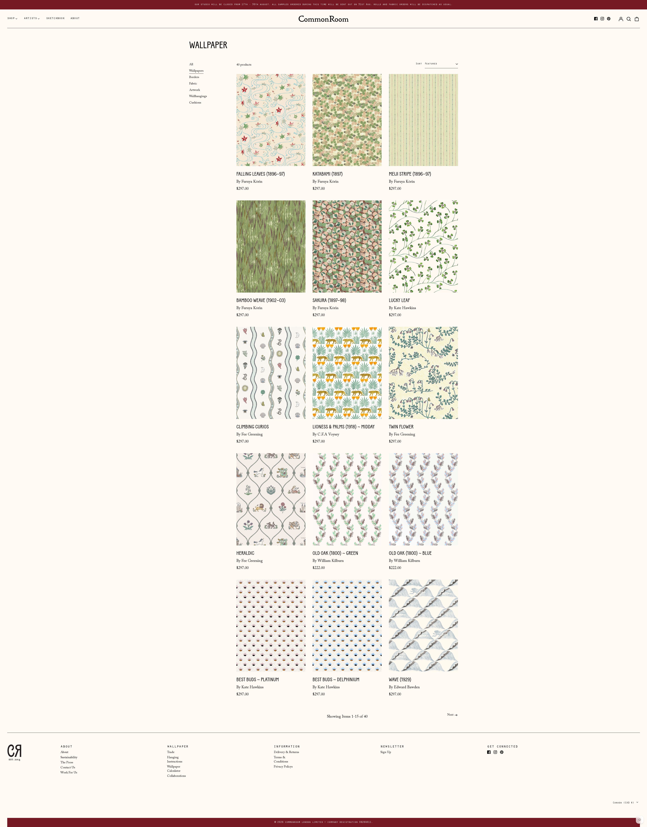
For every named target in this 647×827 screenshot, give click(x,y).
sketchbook (55, 18)
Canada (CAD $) (624, 803)
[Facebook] (596, 18)
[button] (629, 18)
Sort (419, 64)
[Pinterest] (608, 18)
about (75, 18)
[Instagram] (602, 18)
